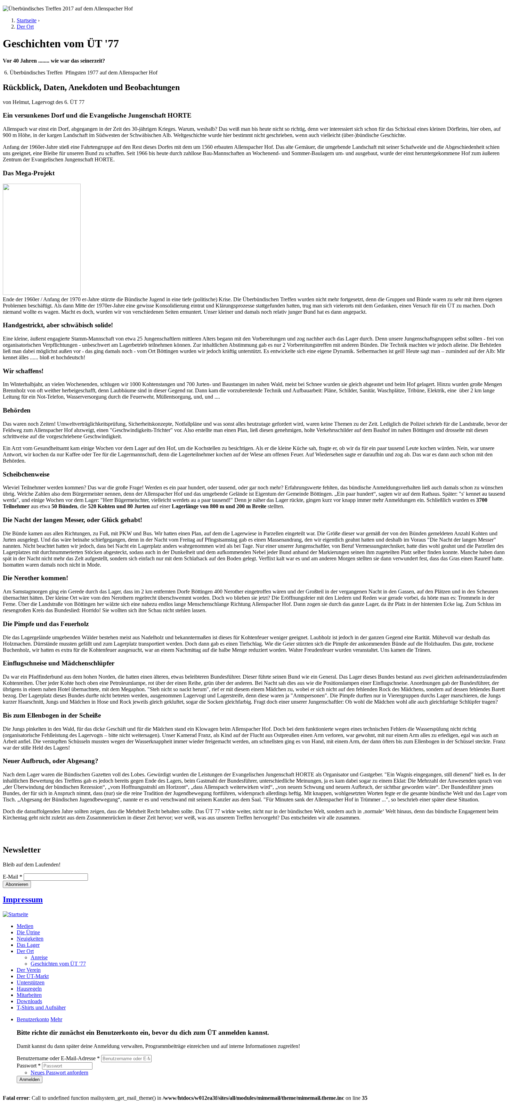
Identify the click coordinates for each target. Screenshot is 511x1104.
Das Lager (28, 945)
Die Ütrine (28, 932)
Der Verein (29, 970)
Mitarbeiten (29, 995)
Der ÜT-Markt (33, 976)
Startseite (26, 20)
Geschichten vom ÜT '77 (58, 964)
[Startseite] (15, 914)
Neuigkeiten (30, 939)
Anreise (39, 957)
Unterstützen (30, 982)
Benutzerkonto (33, 1019)
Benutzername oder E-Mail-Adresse (58, 1058)
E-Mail (12, 877)
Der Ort (25, 27)
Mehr (56, 1019)
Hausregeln (29, 989)
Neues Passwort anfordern (59, 1072)
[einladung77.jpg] (42, 293)
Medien (25, 926)
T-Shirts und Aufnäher (41, 1007)
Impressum (23, 899)
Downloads (29, 1001)
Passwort (29, 1066)
